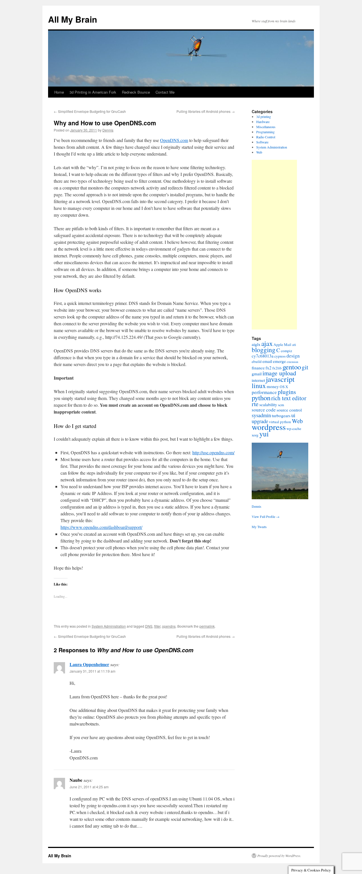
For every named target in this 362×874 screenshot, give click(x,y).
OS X (284, 386)
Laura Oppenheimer (89, 664)
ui (293, 415)
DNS (148, 626)
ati (294, 344)
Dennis (107, 130)
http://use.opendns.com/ (213, 452)
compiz (286, 350)
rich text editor (288, 398)
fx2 (269, 368)
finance (258, 368)
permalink (207, 626)
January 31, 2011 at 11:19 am (92, 671)
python (261, 397)
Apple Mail (282, 344)
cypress (280, 356)
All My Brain (72, 19)
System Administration (109, 626)
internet (258, 380)
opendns (169, 626)
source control (289, 410)
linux (259, 385)
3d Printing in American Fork (93, 92)
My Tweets (259, 526)
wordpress (269, 426)
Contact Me (165, 92)
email (267, 361)
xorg (255, 435)
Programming (265, 132)
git (305, 367)
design (293, 355)
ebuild (257, 361)
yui (264, 433)
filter (157, 626)
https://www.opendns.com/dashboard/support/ (101, 527)
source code (264, 409)
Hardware (263, 121)
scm (281, 404)
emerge (279, 361)
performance (264, 392)
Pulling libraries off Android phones (205, 111)
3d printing (263, 116)
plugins (287, 392)
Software (262, 142)
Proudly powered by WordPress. (279, 855)
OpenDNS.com (174, 140)
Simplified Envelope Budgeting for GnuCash (90, 111)
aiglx (256, 344)
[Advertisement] (274, 245)
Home (59, 92)
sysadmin (261, 415)
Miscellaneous (265, 126)
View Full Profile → (265, 516)
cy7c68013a (262, 356)
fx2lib (277, 368)
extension (292, 362)
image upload (279, 373)
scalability (268, 404)
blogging (263, 349)
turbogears (281, 415)
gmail (257, 373)
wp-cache (293, 428)
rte (255, 404)
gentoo (292, 366)
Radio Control (265, 137)
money (273, 386)
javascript (280, 379)
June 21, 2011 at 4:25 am (89, 786)
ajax (267, 343)
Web (259, 152)
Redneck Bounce (136, 92)
